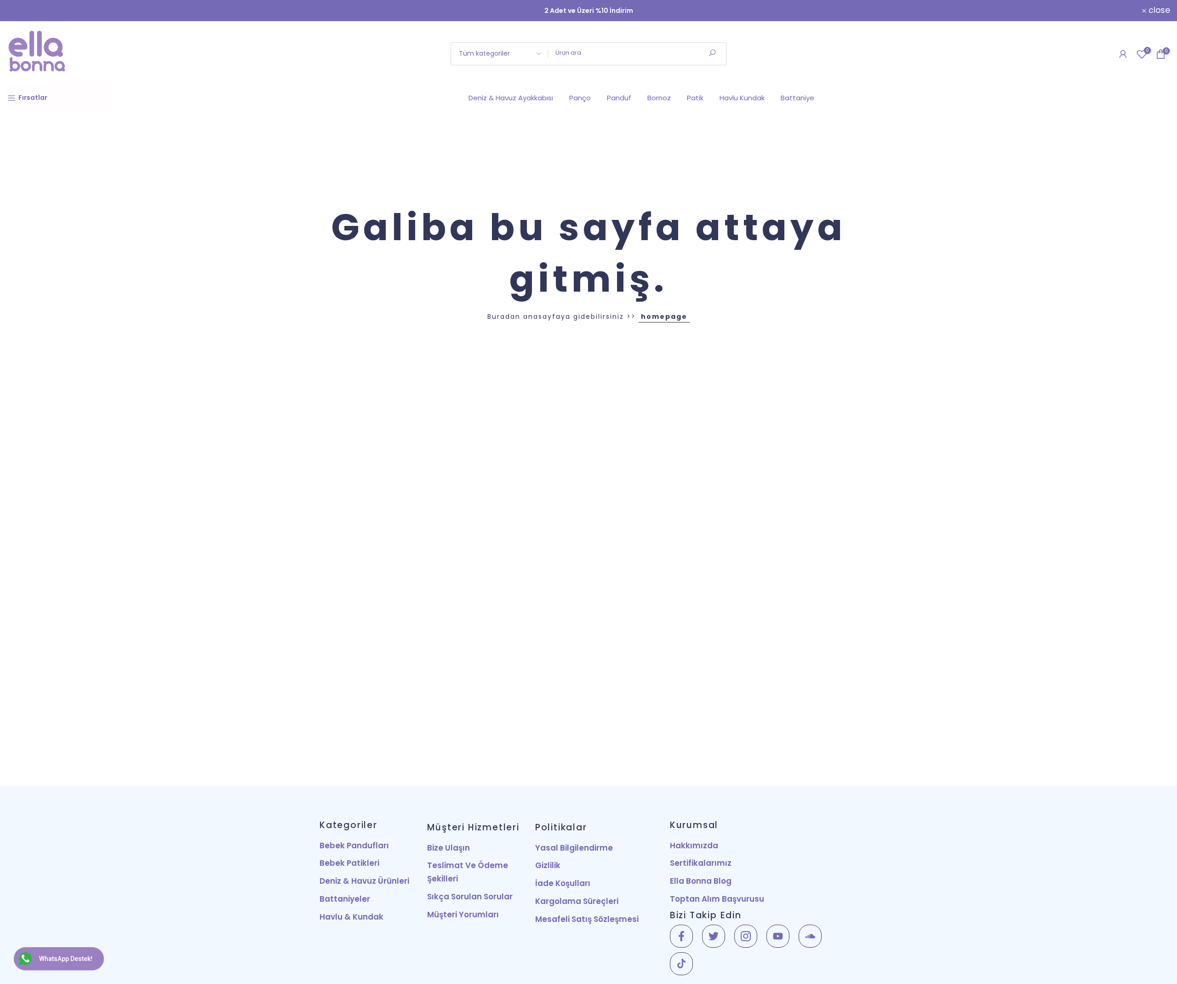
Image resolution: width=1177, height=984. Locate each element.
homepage (664, 316)
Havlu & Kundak (351, 916)
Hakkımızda (694, 845)
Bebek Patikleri (349, 863)
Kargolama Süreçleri (576, 901)
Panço (580, 98)
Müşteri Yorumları (463, 914)
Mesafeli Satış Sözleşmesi (587, 919)
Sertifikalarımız (700, 863)
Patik (695, 98)
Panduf (619, 98)
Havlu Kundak (742, 98)
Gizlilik (547, 865)
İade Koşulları (562, 883)
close (23, 10)
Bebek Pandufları (354, 845)
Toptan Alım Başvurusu (717, 898)
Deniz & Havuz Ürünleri (364, 880)
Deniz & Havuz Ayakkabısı (511, 98)
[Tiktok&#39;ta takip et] (681, 963)
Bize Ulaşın (448, 847)
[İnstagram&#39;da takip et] (745, 936)
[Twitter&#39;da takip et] (713, 936)
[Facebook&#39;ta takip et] (681, 936)
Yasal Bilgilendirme (574, 847)
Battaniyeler (345, 898)
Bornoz (659, 98)
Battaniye (797, 98)
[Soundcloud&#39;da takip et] (810, 936)
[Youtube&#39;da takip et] (777, 936)
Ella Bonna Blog (700, 880)
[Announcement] (588, 10)
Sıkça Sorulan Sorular (470, 896)
